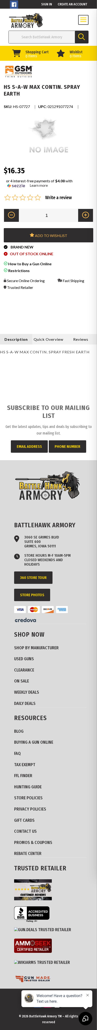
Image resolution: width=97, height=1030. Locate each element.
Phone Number (67, 446)
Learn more (39, 185)
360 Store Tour (33, 577)
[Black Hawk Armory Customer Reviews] (34, 890)
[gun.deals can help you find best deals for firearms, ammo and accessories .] (44, 930)
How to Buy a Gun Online (30, 264)
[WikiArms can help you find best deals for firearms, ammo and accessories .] (43, 962)
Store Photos (32, 595)
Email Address (29, 446)
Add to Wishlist (50, 235)
